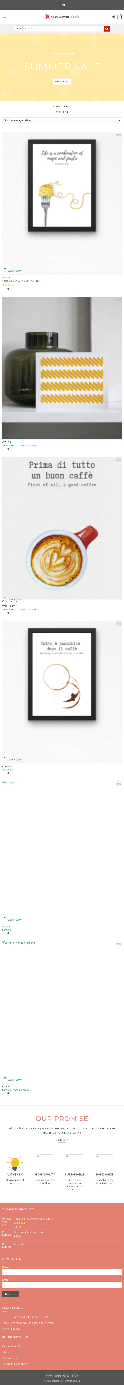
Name (5, 1267)
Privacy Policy (10, 1358)
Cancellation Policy (13, 1346)
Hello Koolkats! (11, 1328)
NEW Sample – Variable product (20, 609)
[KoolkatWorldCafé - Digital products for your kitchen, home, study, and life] (62, 17)
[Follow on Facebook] (60, 5)
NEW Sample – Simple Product (19, 445)
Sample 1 (7, 930)
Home (57, 106)
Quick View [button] (14, 270)
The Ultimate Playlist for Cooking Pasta (25, 1317)
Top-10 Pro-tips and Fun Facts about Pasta (28, 1322)
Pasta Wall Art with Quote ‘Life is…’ (21, 281)
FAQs (5, 1352)
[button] (4, 16)
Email (5, 1279)
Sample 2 (7, 769)
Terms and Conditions (15, 1363)
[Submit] (107, 29)
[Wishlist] (113, 16)
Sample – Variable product (16, 1090)
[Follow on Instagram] (62, 5)
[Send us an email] (64, 5)
